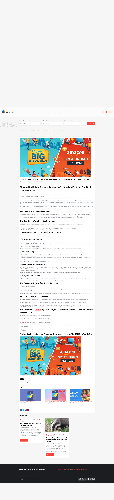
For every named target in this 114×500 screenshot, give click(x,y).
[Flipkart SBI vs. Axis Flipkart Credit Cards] (32, 395)
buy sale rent (25, 130)
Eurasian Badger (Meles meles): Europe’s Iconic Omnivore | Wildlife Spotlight (57, 439)
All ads (59, 112)
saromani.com (34, 181)
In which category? (45, 120)
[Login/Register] (103, 112)
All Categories (67, 112)
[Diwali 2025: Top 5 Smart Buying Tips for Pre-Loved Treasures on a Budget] (81, 395)
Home (20, 130)
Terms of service (77, 469)
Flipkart (38, 310)
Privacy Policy (84, 469)
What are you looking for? (69, 120)
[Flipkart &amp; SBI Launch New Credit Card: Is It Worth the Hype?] (56, 395)
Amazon (24, 322)
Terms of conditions (70, 469)
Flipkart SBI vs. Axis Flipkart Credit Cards (27, 401)
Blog (54, 112)
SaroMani (48, 112)
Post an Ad (110, 112)
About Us (59, 469)
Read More (23, 440)
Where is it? (21, 120)
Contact (63, 469)
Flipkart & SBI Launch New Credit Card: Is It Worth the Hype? (56, 401)
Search (90, 123)
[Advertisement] (35, 18)
